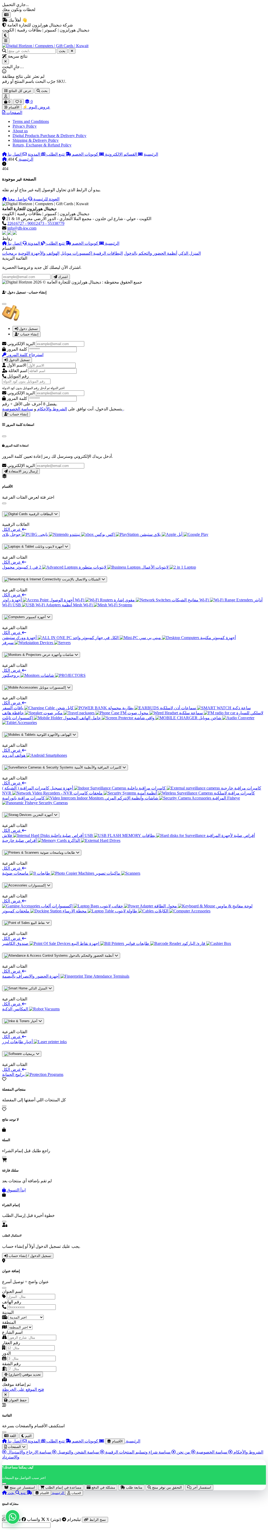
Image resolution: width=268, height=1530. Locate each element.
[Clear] (72, 51)
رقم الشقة (11, 1364)
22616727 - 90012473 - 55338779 (35, 223)
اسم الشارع (12, 1332)
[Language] (6, 15)
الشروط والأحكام (51, 409)
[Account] (5, 96)
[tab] (26, 328)
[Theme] (5, 35)
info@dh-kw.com (21, 228)
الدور (6, 1353)
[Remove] (5, 1394)
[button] (12, 112)
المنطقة (9, 1322)
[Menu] (5, 40)
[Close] (5, 61)
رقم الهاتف (11, 1302)
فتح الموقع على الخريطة (23, 1389)
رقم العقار (11, 1343)
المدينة (8, 1312)
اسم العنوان (12, 1291)
